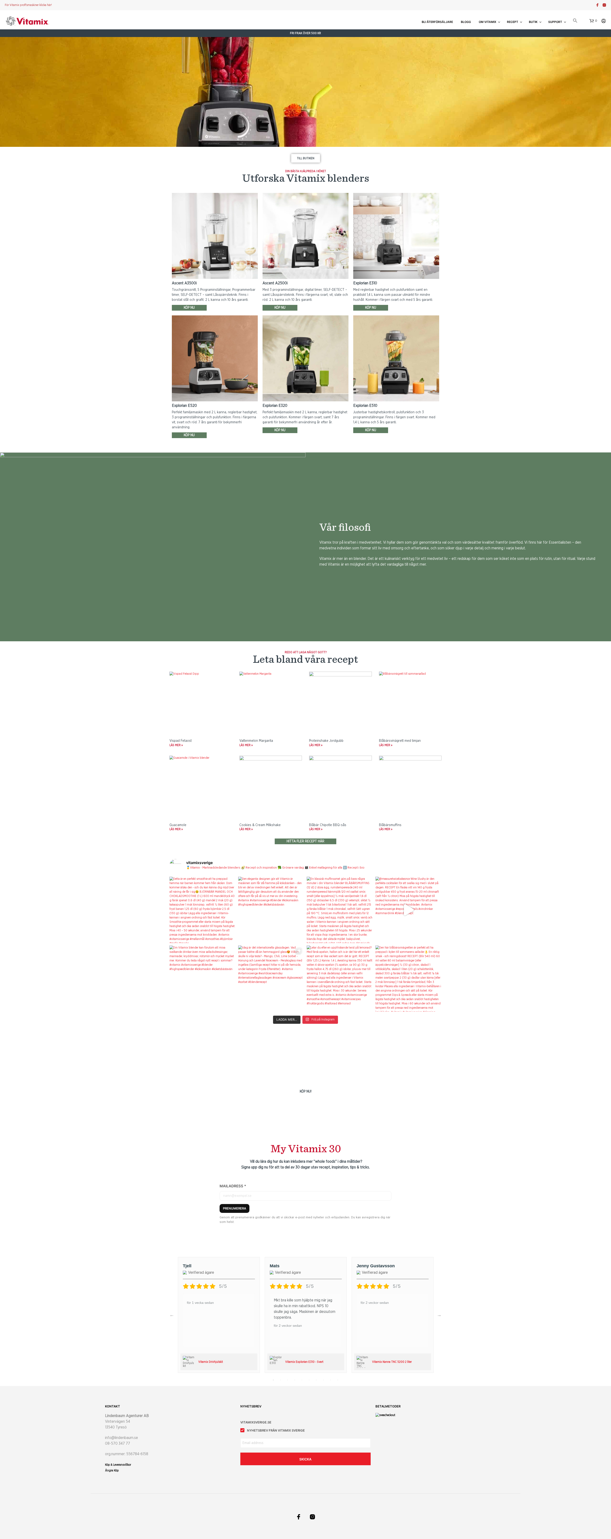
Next (439, 1314)
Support (555, 22)
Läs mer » (176, 745)
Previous (171, 1314)
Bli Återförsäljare (437, 22)
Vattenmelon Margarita (256, 741)
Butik (533, 22)
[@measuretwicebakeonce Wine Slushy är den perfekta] (408, 910)
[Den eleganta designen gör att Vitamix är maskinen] (271, 910)
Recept (512, 22)
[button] (575, 21)
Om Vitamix (487, 22)
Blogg (466, 22)
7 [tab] (316, 1380)
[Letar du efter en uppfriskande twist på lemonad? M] (340, 978)
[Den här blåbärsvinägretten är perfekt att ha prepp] (408, 978)
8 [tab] (323, 1380)
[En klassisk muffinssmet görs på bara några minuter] (340, 910)
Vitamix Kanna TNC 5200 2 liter (392, 1361)
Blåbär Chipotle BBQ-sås (327, 825)
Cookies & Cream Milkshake (260, 825)
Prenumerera (234, 1208)
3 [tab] (287, 1380)
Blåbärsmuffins (390, 825)
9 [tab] (330, 1380)
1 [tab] (273, 1380)
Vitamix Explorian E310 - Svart (304, 1361)
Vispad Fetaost (180, 741)
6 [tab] (309, 1380)
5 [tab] (302, 1380)
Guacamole (177, 825)
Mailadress (233, 1186)
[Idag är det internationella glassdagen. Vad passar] (271, 978)
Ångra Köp (112, 1470)
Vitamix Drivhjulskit (210, 1361)
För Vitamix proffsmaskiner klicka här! (28, 5)
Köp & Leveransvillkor (118, 1464)
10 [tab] (337, 1380)
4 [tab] (294, 1380)
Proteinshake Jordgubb (326, 741)
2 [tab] (280, 1380)
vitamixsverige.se (255, 1422)
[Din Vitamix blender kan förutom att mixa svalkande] (202, 978)
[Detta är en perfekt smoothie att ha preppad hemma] (202, 910)
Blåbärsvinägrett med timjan (400, 741)
